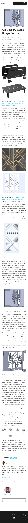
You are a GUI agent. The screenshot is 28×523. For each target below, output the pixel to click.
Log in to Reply (6, 477)
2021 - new (6, 39)
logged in (11, 482)
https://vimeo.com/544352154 (16, 454)
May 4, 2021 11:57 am (10, 463)
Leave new (13, 457)
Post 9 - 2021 (12, 39)
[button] (24, 3)
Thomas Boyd (15, 37)
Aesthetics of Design (8, 514)
